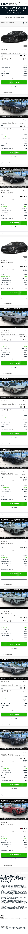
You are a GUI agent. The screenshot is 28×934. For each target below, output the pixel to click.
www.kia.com (5, 929)
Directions (11, 1)
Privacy (16, 927)
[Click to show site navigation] (26, 4)
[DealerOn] (4, 926)
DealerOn (10, 927)
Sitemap (13, 927)
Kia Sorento (13, 890)
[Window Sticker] (26, 59)
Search (22, 17)
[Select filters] (23, 23)
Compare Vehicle (8, 92)
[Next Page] (19, 873)
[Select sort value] (26, 23)
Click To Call (14, 86)
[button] (4, 1)
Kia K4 (9, 891)
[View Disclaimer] (13, 59)
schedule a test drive (15, 907)
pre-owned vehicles (14, 902)
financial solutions (12, 905)
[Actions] (25, 50)
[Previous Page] (17, 873)
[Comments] (24, 59)
